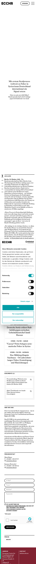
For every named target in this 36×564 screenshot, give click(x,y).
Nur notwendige (18, 320)
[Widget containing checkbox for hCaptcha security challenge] (18, 520)
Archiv (8, 539)
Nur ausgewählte (18, 314)
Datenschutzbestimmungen (16, 506)
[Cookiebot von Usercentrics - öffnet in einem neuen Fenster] (25, 242)
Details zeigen (25, 301)
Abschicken (10, 527)
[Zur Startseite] (7, 3)
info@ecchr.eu (24, 553)
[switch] (31, 281)
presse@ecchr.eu (11, 461)
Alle (18, 307)
